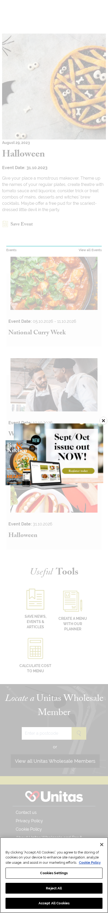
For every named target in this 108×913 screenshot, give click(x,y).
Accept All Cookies (54, 903)
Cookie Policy (90, 862)
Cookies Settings (54, 873)
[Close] (101, 844)
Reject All (54, 888)
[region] (54, 875)
